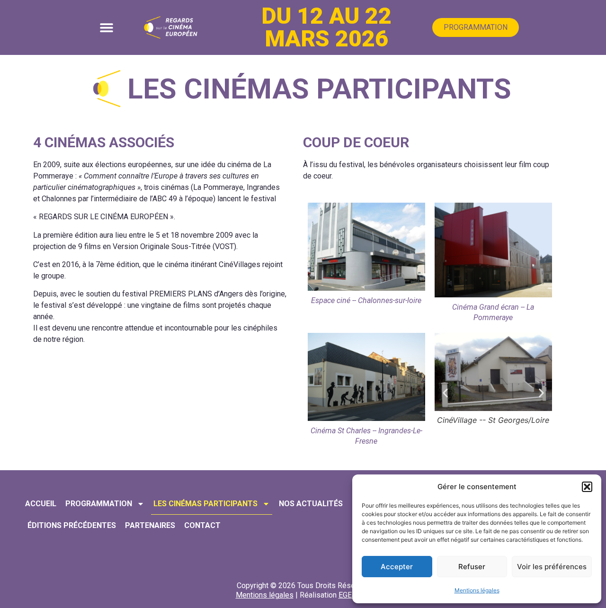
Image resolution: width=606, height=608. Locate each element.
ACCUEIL (40, 503)
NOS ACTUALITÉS (311, 503)
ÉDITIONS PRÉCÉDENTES (71, 525)
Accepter (397, 566)
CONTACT (202, 525)
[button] (587, 487)
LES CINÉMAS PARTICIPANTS (205, 503)
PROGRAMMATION (98, 503)
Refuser (471, 566)
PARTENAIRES (150, 525)
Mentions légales (476, 590)
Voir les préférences (552, 566)
